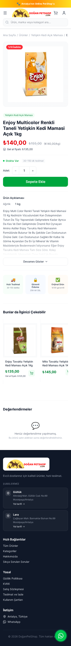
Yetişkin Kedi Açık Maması (47, 35)
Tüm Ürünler (10, 545)
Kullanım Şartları (13, 599)
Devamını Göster (33, 261)
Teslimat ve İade (13, 594)
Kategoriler (9, 551)
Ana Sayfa (9, 35)
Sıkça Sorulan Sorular (16, 561)
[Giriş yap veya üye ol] (64, 13)
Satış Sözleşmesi (13, 589)
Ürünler (23, 35)
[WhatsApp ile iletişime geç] (60, 635)
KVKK (6, 583)
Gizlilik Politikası (12, 578)
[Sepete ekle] (31, 373)
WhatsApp (14, 621)
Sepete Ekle (35, 182)
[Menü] (5, 13)
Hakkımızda (10, 556)
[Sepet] (55, 13)
